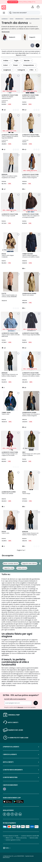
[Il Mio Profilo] (32, 6)
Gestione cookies (34, 838)
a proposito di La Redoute (11, 747)
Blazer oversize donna (10, 563)
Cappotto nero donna (29, 563)
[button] (38, 6)
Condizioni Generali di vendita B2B (30, 836)
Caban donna (21, 568)
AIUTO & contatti (8, 762)
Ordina (5, 61)
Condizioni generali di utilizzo (13, 840)
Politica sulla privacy (21, 838)
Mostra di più (5, 32)
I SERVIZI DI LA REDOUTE (10, 754)
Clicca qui (20, 707)
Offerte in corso (9, 838)
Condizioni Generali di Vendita (10, 836)
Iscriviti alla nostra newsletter (15, 699)
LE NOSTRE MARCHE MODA (10, 777)
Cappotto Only (8, 568)
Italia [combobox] (7, 848)
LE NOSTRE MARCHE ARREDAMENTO (13, 770)
